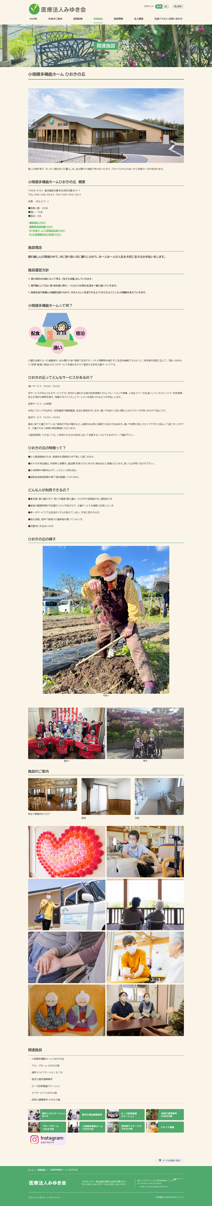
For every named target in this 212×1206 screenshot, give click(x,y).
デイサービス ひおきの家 (44, 1093)
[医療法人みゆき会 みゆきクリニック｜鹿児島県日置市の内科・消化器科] (58, 8)
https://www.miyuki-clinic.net (154, 1186)
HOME (33, 19)
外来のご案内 (55, 19)
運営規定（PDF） (37, 223)
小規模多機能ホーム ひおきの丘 (48, 1059)
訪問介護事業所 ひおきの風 (46, 1100)
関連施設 (98, 19)
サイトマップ (54, 1198)
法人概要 (138, 19)
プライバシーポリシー (37, 1198)
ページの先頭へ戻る (171, 1161)
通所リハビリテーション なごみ (47, 1072)
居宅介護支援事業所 (42, 1079)
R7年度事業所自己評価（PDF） (45, 234)
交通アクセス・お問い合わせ (168, 19)
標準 (159, 6)
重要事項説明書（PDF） (41, 227)
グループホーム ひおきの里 (45, 1065)
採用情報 (118, 19)
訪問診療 (77, 19)
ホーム (31, 1170)
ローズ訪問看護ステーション (46, 1086)
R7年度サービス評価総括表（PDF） (47, 231)
